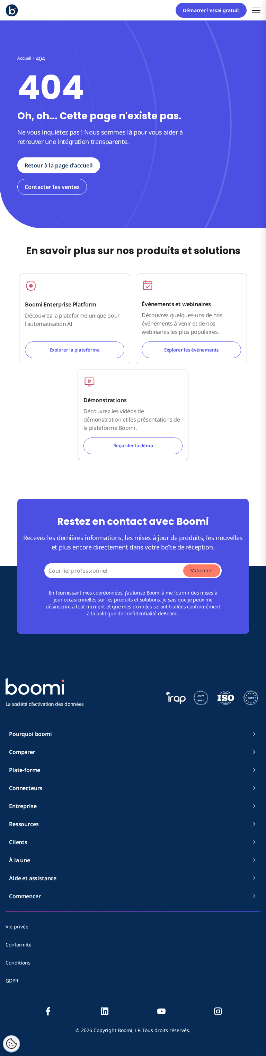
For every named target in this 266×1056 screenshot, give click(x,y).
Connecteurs (25, 788)
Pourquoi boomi (30, 734)
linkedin (104, 1011)
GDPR (12, 980)
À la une (19, 860)
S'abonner (201, 570)
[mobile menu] (256, 10)
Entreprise (22, 806)
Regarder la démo (133, 445)
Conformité (19, 944)
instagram (218, 1011)
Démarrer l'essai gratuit (211, 10)
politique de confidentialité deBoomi (137, 613)
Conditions (18, 962)
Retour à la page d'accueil (59, 165)
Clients (18, 842)
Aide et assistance (32, 878)
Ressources (23, 824)
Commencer (25, 896)
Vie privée (17, 926)
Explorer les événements (191, 350)
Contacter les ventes (52, 187)
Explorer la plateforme (75, 350)
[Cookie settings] (11, 1044)
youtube (161, 1011)
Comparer (22, 752)
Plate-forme (24, 770)
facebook (48, 1011)
